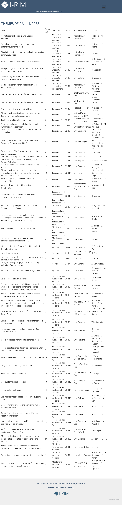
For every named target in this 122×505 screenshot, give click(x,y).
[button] (104, 7)
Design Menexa (114, 499)
